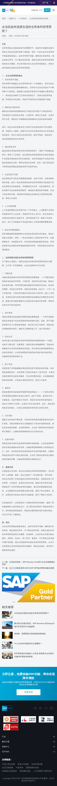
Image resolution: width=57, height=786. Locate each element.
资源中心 (12, 18)
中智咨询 (19, 767)
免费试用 (47, 10)
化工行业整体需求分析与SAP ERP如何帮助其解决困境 (31, 568)
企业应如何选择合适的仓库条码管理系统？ (40, 18)
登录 (40, 10)
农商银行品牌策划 (9, 771)
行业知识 (23, 18)
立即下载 (45, 3)
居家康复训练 (25, 771)
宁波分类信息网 (8, 764)
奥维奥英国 (34, 10)
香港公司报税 (23, 764)
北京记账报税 (7, 767)
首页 (4, 18)
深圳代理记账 (37, 764)
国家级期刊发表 (32, 767)
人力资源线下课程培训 (42, 771)
